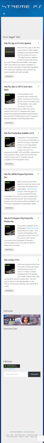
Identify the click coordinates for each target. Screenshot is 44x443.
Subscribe (34, 374)
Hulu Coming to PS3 (11, 260)
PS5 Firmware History (12, 436)
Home (7, 435)
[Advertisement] (22, 25)
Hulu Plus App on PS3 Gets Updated (17, 43)
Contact (27, 436)
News (11, 435)
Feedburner (18, 11)
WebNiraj (26, 432)
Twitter (23, 11)
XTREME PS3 (12, 368)
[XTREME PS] (22, 5)
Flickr (20, 11)
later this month (33, 228)
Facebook (15, 11)
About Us (21, 436)
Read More (9, 76)
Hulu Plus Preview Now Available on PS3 (19, 133)
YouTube (26, 11)
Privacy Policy (33, 436)
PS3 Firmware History (20, 435)
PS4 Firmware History (32, 435)
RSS (29, 11)
